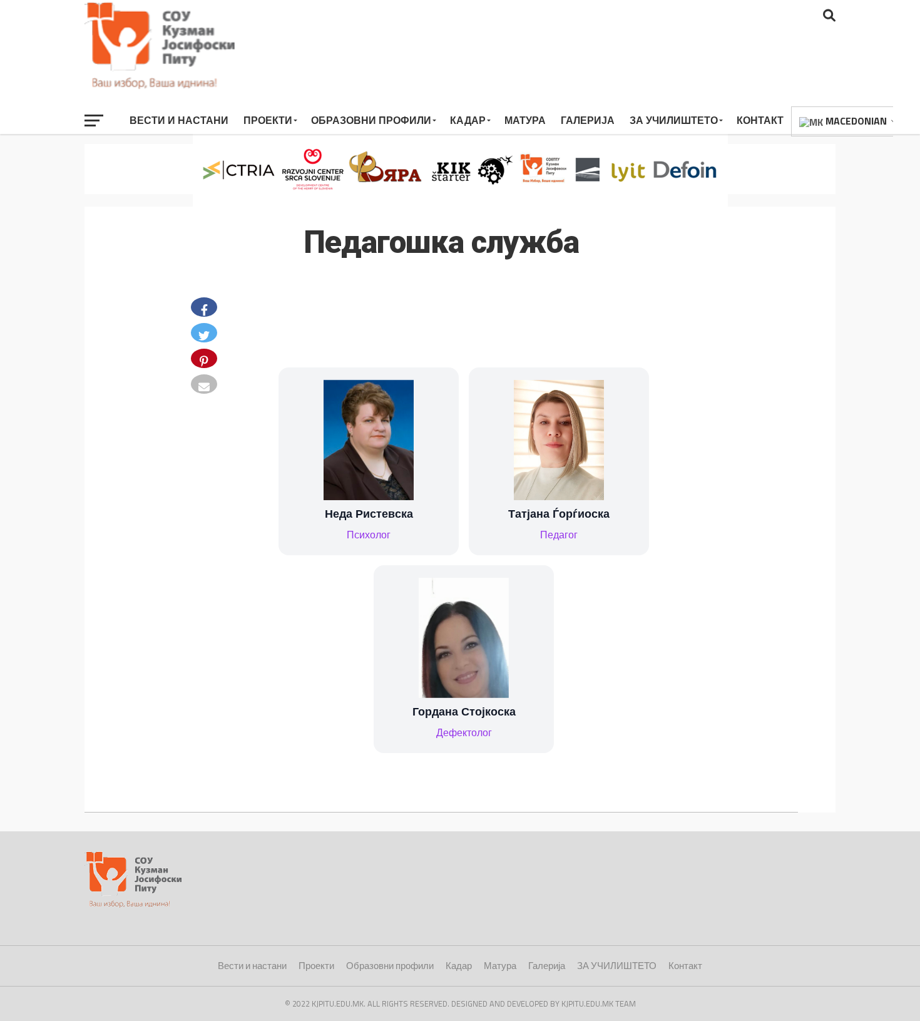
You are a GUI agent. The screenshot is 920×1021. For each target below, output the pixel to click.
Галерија (588, 120)
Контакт (760, 120)
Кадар (468, 120)
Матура (525, 120)
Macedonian (855, 120)
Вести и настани (179, 120)
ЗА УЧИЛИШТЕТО (674, 120)
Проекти (267, 120)
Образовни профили (371, 120)
